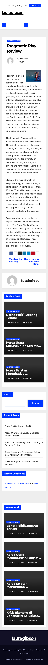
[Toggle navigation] (26, 25)
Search (8, 394)
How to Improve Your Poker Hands (32, 261)
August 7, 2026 (16, 620)
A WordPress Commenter (17, 483)
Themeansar (25, 653)
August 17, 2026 (16, 562)
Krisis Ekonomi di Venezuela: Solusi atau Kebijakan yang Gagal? (23, 616)
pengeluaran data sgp (34, 659)
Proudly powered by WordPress (16, 650)
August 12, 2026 (16, 591)
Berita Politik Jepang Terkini (22, 316)
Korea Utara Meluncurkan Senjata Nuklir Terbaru (22, 346)
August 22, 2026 (16, 533)
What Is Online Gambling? (16, 260)
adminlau (24, 58)
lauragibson (12, 12)
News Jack (40, 650)
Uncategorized (14, 41)
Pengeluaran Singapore (14, 659)
